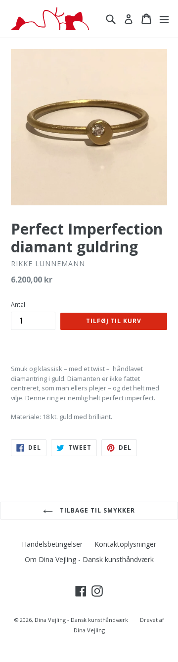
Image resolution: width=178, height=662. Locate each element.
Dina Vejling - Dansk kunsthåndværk (81, 619)
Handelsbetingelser (52, 544)
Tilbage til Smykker (96, 510)
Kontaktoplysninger (125, 544)
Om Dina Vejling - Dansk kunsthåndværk (89, 559)
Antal (18, 304)
